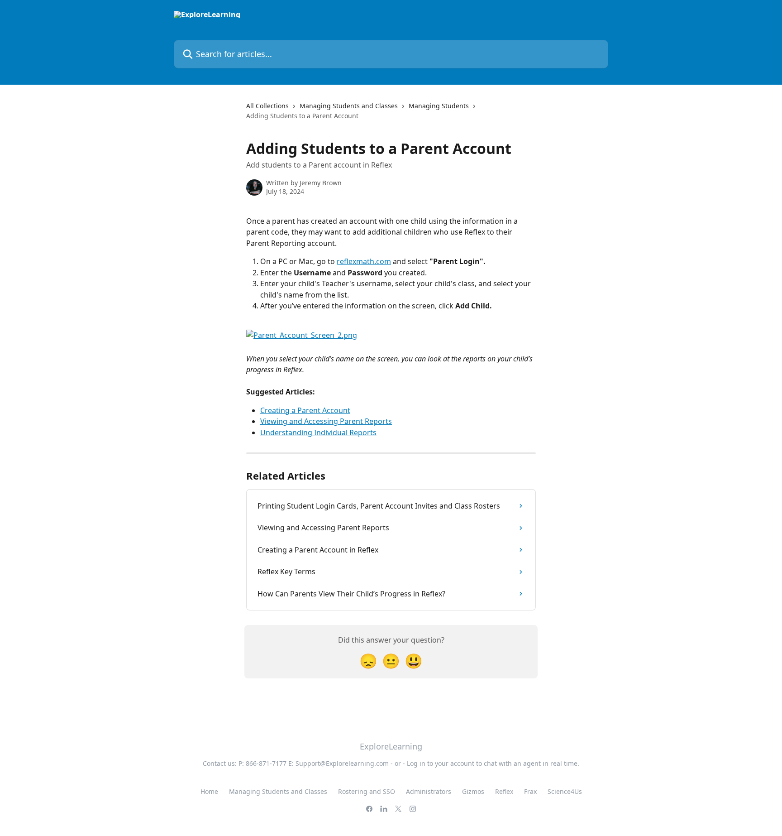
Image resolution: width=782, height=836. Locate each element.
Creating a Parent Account (305, 410)
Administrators (428, 791)
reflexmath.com (364, 261)
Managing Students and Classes (349, 105)
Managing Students (439, 105)
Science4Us (565, 791)
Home (209, 791)
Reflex (504, 791)
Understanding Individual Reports (318, 432)
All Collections (267, 105)
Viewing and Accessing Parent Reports (326, 421)
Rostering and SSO (366, 791)
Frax (530, 791)
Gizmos (473, 791)
